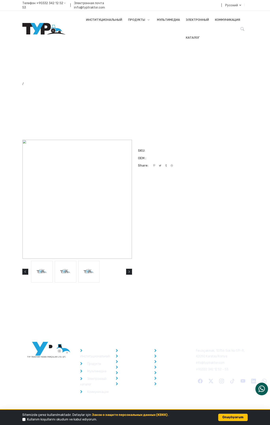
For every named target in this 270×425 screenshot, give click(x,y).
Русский (232, 5)
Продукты (136, 20)
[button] (25, 272)
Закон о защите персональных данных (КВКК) (129, 415)
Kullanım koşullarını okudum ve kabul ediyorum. (62, 419)
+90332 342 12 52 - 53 (212, 369)
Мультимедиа (168, 20)
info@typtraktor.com (89, 7)
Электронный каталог (197, 28)
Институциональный (104, 20)
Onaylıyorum (233, 417)
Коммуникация (227, 20)
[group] (42, 271)
